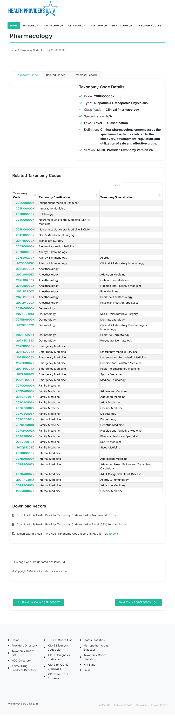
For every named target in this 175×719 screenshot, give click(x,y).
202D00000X (25, 208)
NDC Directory (21, 660)
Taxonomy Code (27, 75)
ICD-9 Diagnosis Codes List (58, 647)
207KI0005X (25, 263)
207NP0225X (25, 335)
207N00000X (25, 308)
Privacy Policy (159, 704)
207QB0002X (25, 408)
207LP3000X (25, 297)
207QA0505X (25, 402)
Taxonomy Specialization (116, 197)
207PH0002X (25, 363)
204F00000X (25, 240)
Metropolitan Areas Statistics (96, 647)
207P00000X (25, 346)
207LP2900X (25, 291)
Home (13, 50)
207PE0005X (25, 357)
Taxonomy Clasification (54, 197)
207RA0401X (25, 485)
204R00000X (25, 246)
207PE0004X (25, 351)
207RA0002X (25, 474)
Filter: (117, 185)
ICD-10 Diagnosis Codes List (59, 657)
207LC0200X (25, 280)
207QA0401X (25, 396)
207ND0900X (25, 319)
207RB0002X (25, 491)
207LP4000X (25, 302)
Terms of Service (123, 704)
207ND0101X (25, 314)
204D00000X (25, 229)
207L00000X (25, 269)
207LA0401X (25, 274)
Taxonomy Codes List (32, 50)
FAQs (87, 670)
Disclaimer (141, 704)
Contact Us (104, 704)
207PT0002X (25, 380)
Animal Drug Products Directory (24, 668)
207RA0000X (25, 458)
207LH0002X (25, 285)
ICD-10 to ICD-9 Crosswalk (58, 676)
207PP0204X (25, 368)
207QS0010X (25, 442)
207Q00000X (25, 385)
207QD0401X (25, 419)
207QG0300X (25, 425)
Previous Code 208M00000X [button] (40, 602)
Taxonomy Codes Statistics (95, 657)
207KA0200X (25, 257)
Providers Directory (24, 645)
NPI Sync (89, 664)
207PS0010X (25, 374)
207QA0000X (25, 391)
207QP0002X (25, 436)
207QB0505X (25, 413)
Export (113, 515)
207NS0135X (25, 340)
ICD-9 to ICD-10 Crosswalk (58, 666)
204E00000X (25, 235)
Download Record (85, 75)
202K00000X (25, 214)
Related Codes (55, 75)
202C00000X (25, 203)
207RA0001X (25, 464)
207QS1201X (25, 447)
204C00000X (25, 219)
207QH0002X (25, 430)
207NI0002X (25, 325)
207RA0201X (25, 479)
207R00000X (25, 453)
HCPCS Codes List (60, 640)
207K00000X (25, 252)
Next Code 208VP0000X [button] (135, 602)
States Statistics (94, 640)
